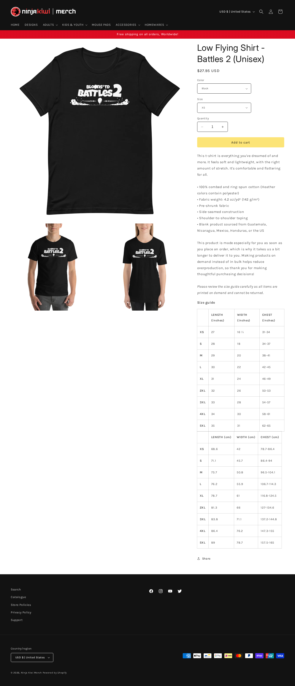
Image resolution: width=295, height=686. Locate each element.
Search (16, 589)
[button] (50, 24)
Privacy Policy (21, 612)
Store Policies (21, 605)
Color (200, 80)
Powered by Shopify (55, 672)
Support (16, 620)
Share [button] (206, 558)
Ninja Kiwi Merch (31, 672)
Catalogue (18, 597)
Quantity (203, 118)
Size (200, 99)
